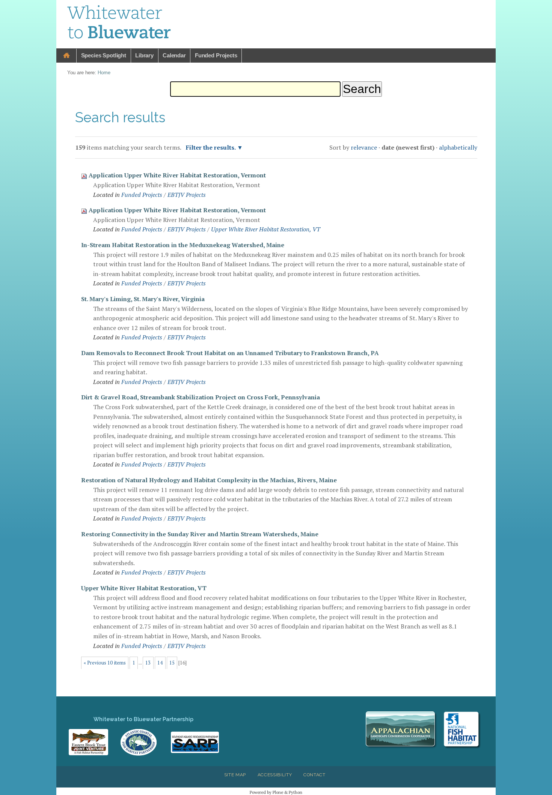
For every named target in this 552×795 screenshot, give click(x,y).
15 (172, 663)
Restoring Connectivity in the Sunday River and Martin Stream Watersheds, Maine (199, 534)
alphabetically (458, 147)
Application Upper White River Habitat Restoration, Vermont (177, 175)
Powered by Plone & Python (276, 792)
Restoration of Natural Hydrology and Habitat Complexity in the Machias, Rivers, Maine (209, 480)
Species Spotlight (103, 55)
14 (160, 663)
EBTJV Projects (186, 194)
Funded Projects (216, 55)
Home (66, 56)
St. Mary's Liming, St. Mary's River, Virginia (143, 299)
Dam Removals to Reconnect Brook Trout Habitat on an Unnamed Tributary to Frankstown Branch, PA (230, 353)
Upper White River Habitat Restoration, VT (265, 229)
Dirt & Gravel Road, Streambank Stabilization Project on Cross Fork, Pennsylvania (200, 397)
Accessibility (275, 774)
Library (144, 55)
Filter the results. (211, 147)
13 (148, 663)
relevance (364, 147)
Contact (314, 774)
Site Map (235, 774)
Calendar (174, 55)
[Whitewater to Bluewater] (119, 23)
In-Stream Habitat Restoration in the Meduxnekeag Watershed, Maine (182, 245)
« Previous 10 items (105, 663)
